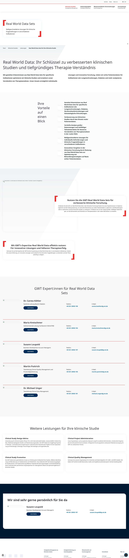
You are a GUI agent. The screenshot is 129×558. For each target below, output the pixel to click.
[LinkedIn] (4, 555)
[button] (120, 1)
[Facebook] (21, 555)
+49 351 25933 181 (72, 393)
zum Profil (30, 308)
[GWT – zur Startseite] (14, 7)
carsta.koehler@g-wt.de (100, 306)
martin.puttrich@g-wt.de (100, 372)
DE (123, 1)
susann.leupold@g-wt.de (100, 350)
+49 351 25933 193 (72, 372)
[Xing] (10, 555)
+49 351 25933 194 (72, 328)
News (110, 1)
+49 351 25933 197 (72, 350)
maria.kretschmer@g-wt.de (101, 328)
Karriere (106, 1)
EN (125, 1)
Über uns (115, 1)
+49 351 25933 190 (72, 306)
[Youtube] (15, 555)
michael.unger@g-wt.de (100, 393)
